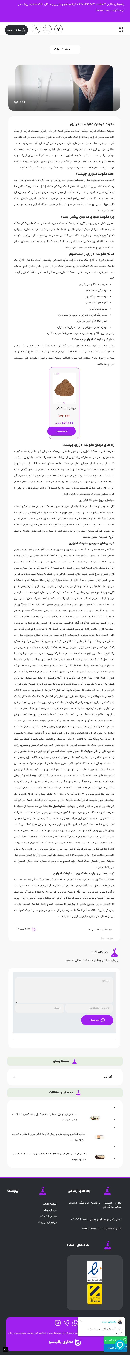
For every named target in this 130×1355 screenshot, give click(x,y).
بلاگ (56, 49)
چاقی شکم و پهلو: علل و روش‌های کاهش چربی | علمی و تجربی (48, 1134)
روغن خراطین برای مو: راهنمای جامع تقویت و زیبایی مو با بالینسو (49, 1154)
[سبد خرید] (46, 29)
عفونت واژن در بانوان (69, 327)
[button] (5, 1349)
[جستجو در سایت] (34, 29)
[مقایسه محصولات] (57, 29)
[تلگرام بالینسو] (65, 1324)
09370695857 (91, 1229)
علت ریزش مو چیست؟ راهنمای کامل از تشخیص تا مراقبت (44, 1114)
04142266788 (79, 1219)
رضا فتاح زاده (95, 929)
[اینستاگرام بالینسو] (56, 1324)
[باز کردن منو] (121, 31)
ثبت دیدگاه (94, 1020)
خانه (67, 49)
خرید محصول (62, 431)
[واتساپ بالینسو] (73, 1324)
